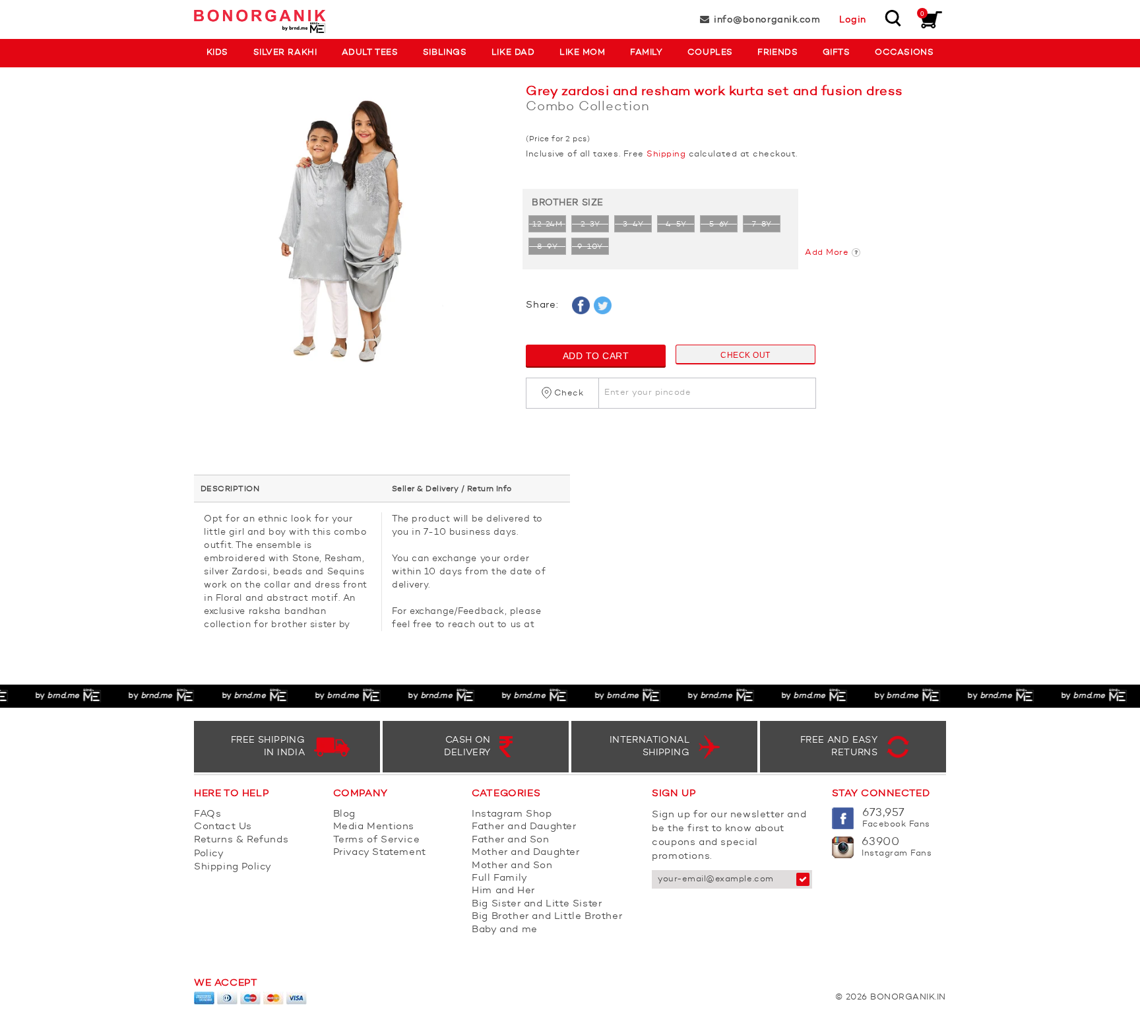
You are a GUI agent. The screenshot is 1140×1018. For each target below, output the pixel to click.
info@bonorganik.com (767, 19)
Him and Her (503, 891)
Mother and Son (512, 866)
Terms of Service (376, 840)
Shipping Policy (233, 867)
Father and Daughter (524, 827)
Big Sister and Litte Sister (537, 904)
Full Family (500, 878)
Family (646, 52)
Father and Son (510, 840)
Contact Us (223, 827)
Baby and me (505, 930)
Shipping (666, 154)
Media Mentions (373, 827)
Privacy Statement (379, 853)
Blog (344, 814)
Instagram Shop (512, 814)
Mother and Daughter (525, 853)
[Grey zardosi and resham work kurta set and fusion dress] (350, 232)
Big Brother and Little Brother (547, 917)
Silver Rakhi (285, 52)
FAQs (207, 814)
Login (852, 19)
